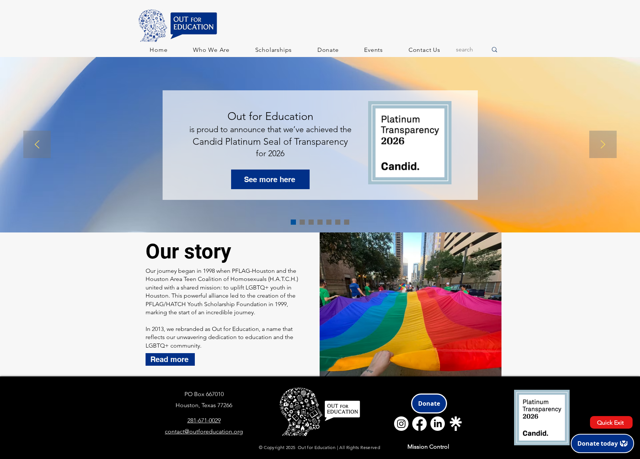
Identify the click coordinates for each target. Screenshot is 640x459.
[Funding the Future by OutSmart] (302, 222)
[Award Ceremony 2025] (311, 222)
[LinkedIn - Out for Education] (437, 423)
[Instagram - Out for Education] (401, 423)
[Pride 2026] (346, 222)
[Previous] (37, 145)
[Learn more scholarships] (337, 222)
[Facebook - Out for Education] (419, 423)
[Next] (603, 145)
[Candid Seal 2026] (293, 222)
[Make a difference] (320, 222)
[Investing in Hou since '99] (328, 222)
